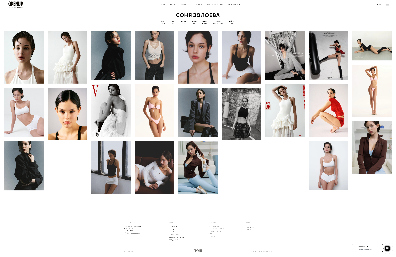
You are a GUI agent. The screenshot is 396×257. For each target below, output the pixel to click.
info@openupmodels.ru (132, 233)
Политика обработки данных (261, 251)
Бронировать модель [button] (216, 228)
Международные (215, 4)
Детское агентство (215, 231)
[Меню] (387, 4)
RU (377, 4)
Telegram (250, 226)
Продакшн (173, 240)
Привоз (183, 4)
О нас (210, 233)
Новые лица (196, 4)
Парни (173, 4)
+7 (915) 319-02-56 (130, 231)
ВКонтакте (250, 227)
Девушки (161, 4)
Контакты (211, 236)
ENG (381, 4)
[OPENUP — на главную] (15, 4)
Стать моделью (234, 4)
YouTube (249, 229)
